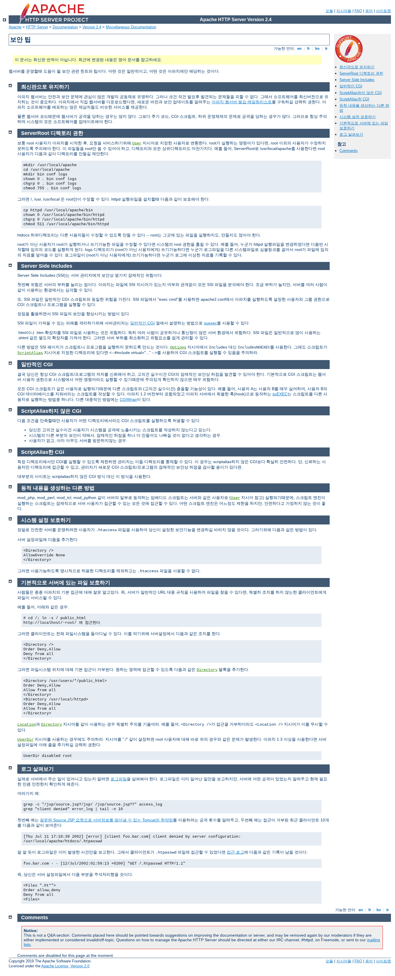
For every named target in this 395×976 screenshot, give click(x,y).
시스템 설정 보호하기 (357, 117)
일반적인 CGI (350, 86)
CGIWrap (128, 399)
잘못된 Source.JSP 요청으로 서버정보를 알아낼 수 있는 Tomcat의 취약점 (106, 820)
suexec (210, 323)
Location (26, 724)
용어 (369, 11)
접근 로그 (235, 852)
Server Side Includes (356, 80)
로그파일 (118, 779)
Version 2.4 (91, 27)
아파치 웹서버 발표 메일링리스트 (242, 102)
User (136, 143)
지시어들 (343, 11)
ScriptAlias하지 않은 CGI (360, 93)
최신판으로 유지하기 (356, 67)
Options (178, 347)
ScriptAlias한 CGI (354, 99)
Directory (207, 669)
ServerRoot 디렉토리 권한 (361, 73)
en (299, 48)
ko (317, 48)
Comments (348, 150)
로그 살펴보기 (351, 134)
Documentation (65, 27)
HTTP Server (37, 27)
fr (308, 48)
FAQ (358, 11)
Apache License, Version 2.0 (65, 966)
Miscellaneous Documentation (131, 27)
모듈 (329, 11)
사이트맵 (383, 11)
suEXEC (279, 394)
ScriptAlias (30, 353)
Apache (15, 27)
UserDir (25, 739)
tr (326, 48)
